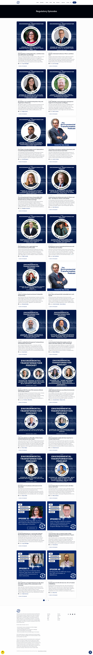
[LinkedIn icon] (74, 614)
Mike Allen (30, 399)
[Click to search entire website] (71, 2)
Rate (58, 616)
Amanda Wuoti (56, 399)
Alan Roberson (56, 207)
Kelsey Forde (62, 399)
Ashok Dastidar (56, 304)
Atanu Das (55, 592)
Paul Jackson (55, 544)
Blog (54, 2)
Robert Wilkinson (56, 352)
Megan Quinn (25, 111)
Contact (67, 2)
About (51, 2)
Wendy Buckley (25, 304)
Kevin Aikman (63, 304)
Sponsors (63, 2)
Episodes (42, 2)
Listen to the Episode (23, 66)
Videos (47, 2)
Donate (59, 619)
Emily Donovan (56, 447)
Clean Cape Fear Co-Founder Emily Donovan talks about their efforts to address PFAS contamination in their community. (31, 584)
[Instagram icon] (68, 614)
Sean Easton (24, 352)
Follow (74, 2)
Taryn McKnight (25, 63)
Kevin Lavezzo (55, 111)
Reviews (57, 2)
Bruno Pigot (24, 447)
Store (48, 619)
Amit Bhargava (25, 159)
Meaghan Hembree (26, 208)
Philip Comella (25, 256)
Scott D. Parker (56, 159)
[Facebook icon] (70, 614)
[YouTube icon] (72, 614)
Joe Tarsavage (55, 63)
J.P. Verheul (25, 399)
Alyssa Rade (24, 495)
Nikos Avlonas (56, 495)
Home (37, 2)
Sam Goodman (56, 256)
